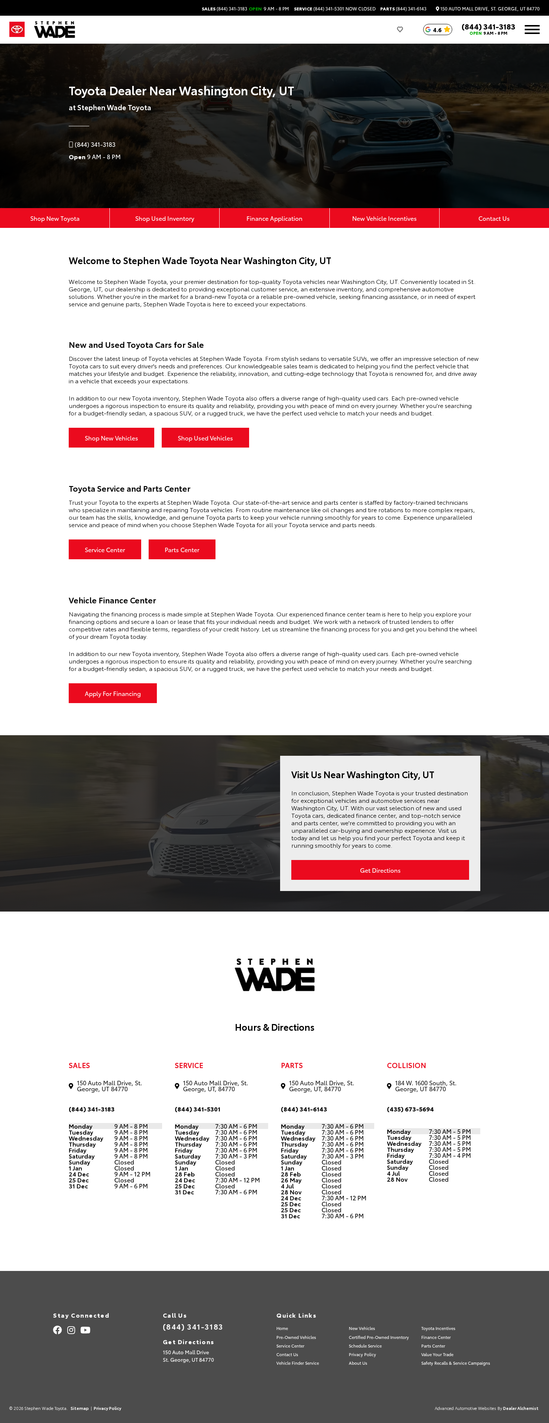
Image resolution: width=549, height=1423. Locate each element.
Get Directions (380, 870)
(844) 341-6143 (403, 8)
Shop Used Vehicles (205, 437)
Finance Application (274, 218)
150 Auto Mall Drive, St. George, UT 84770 (489, 8)
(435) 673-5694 (410, 1108)
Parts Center (182, 549)
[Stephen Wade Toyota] (54, 29)
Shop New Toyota (55, 218)
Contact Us (494, 218)
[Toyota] (17, 29)
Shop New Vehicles (111, 437)
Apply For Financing (113, 693)
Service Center (105, 549)
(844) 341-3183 (224, 8)
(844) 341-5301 (319, 8)
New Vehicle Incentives (384, 218)
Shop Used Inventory (164, 218)
